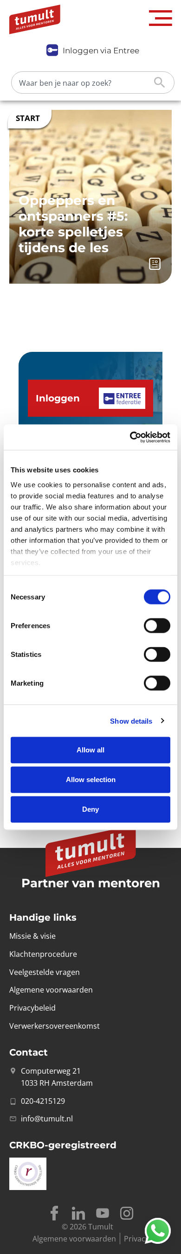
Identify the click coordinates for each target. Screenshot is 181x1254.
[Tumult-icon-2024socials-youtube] (102, 1213)
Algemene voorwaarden (74, 1239)
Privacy (136, 1239)
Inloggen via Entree (101, 50)
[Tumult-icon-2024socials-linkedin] (78, 1213)
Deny (90, 809)
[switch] (157, 625)
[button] (160, 18)
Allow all (90, 750)
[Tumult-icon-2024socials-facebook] (54, 1213)
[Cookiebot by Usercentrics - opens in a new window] (130, 437)
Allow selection (91, 779)
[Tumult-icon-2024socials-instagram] (126, 1213)
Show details (131, 721)
